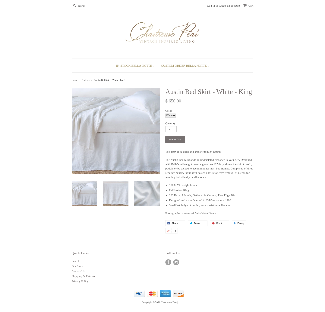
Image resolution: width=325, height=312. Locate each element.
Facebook (168, 262)
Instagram (176, 262)
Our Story (77, 266)
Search (76, 261)
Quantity (170, 123)
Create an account (229, 5)
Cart (250, 5)
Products (86, 80)
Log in (211, 5)
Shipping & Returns (83, 276)
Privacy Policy (80, 281)
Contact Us (78, 271)
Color (168, 110)
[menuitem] (135, 65)
